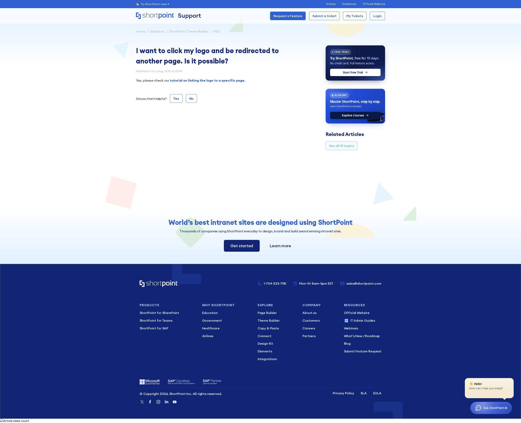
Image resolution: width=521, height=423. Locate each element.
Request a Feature (288, 16)
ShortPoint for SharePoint (159, 313)
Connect (264, 336)
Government (212, 320)
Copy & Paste (268, 328)
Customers (311, 320)
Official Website (374, 4)
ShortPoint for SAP (154, 328)
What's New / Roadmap (362, 336)
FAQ (216, 31)
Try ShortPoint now (153, 4)
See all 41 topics (341, 146)
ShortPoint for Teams (156, 320)
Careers (308, 328)
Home (140, 31)
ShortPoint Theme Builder (188, 31)
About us (309, 313)
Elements (265, 351)
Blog (347, 343)
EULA (377, 393)
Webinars (351, 328)
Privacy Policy (343, 393)
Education (210, 313)
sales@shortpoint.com (363, 283)
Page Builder (267, 313)
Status (331, 4)
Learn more (280, 245)
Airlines (207, 336)
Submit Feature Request (362, 351)
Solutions (157, 31)
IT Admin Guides (362, 320)
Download (349, 4)
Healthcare (211, 328)
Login (377, 16)
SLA (364, 393)
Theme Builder (269, 320)
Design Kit (265, 343)
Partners (309, 336)
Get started (241, 245)
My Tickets (354, 16)
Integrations (267, 359)
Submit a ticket (324, 16)
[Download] (253, 162)
